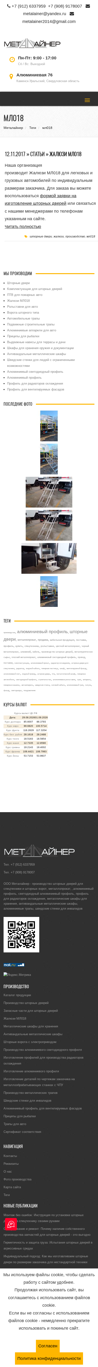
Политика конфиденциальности (49, 1358)
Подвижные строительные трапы (30, 324)
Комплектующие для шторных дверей (34, 289)
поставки (8, 663)
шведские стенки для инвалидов (59, 908)
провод (81, 657)
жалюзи (59, 236)
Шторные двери (18, 283)
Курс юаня (13, 743)
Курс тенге (13, 738)
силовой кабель (58, 685)
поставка (81, 639)
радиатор (20, 668)
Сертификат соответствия (22, 1132)
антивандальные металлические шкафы (48, 903)
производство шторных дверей (57, 651)
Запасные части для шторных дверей (31, 1010)
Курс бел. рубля (13, 734)
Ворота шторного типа (23, 312)
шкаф (62, 668)
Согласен (47, 1345)
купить (19, 646)
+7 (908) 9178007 (65, 6)
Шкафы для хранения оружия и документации (40, 348)
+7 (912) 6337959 (29, 6)
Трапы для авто (15, 1124)
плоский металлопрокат (23, 657)
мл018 (91, 236)
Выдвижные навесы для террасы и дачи (36, 342)
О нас (8, 1171)
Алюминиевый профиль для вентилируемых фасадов (43, 1108)
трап (79, 679)
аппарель (87, 679)
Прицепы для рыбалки (23, 336)
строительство (44, 679)
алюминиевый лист (12, 674)
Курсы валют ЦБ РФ (25, 713)
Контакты (10, 1156)
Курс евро (13, 725)
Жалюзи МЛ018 (65, 154)
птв (53, 674)
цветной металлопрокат (68, 646)
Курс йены (13, 755)
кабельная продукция (62, 639)
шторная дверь (43, 674)
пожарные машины (12, 685)
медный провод (28, 674)
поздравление (29, 690)
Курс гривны (13, 747)
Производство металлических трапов (31, 1093)
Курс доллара (13, 721)
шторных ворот (36, 888)
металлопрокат (27, 639)
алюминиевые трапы (18, 908)
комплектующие (22, 663)
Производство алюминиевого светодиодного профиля (43, 1050)
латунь (88, 685)
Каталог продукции (17, 995)
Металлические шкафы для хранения (31, 1026)
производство (75, 236)
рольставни (47, 646)
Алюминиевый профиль (24, 377)
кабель (36, 651)
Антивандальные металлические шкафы (36, 354)
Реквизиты (11, 1163)
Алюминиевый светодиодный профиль (35, 371)
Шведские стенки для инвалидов (27, 1100)
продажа (43, 639)
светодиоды (16, 690)
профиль (9, 646)
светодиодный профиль (26, 679)
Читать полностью (23, 226)
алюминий (25, 651)
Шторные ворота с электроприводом (30, 1042)
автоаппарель (27, 685)
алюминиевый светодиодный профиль (56, 657)
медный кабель (32, 668)
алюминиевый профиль (42, 631)
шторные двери (41, 236)
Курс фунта (12, 730)
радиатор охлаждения (60, 663)
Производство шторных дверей (26, 1003)
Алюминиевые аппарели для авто (31, 330)
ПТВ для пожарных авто (24, 295)
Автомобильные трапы (23, 318)
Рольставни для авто (22, 306)
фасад (6, 690)
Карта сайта (12, 1187)
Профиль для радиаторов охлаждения (35, 383)
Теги (7, 1195)
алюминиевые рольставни (64, 679)
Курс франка (12, 751)
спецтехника (31, 646)
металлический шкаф (66, 674)
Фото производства (17, 1179)
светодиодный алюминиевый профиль (46, 893)
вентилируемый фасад (76, 668)
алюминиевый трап (75, 685)
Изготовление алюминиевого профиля (31, 1071)
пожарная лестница (49, 668)
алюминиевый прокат (40, 663)
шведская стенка (42, 685)
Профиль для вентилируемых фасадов (35, 389)
